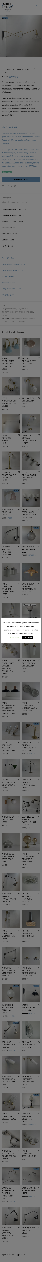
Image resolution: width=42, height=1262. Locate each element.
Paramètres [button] (14, 637)
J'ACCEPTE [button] (28, 637)
